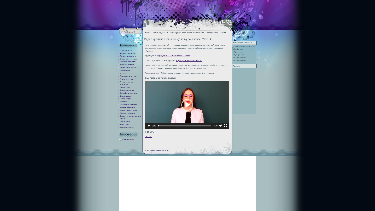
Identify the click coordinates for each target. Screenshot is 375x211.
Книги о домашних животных (244, 46)
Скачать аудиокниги (160, 33)
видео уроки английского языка (189, 61)
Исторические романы (128, 67)
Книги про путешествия (128, 110)
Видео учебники (240, 60)
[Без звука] (220, 125)
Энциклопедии (125, 87)
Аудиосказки (238, 52)
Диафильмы (238, 49)
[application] (187, 105)
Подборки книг (212, 33)
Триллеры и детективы (128, 76)
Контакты (223, 33)
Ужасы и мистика (126, 79)
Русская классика (126, 50)
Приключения (125, 70)
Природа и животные (127, 113)
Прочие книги (125, 121)
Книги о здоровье (126, 96)
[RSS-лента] (227, 24)
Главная (147, 33)
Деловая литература (127, 107)
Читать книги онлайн (195, 33)
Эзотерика (123, 102)
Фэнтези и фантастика (128, 62)
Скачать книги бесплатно (160, 150)
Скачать (148, 137)
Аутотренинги (239, 55)
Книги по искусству (127, 90)
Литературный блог (178, 33)
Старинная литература (128, 59)
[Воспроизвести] (148, 125)
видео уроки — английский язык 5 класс (173, 56)
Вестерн (123, 73)
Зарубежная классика (128, 53)
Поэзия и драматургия (128, 56)
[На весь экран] (225, 125)
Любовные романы (127, 64)
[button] (187, 105)
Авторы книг (124, 124)
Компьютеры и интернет (129, 104)
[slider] (184, 125)
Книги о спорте (125, 99)
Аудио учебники (240, 57)
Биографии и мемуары (128, 93)
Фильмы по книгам (127, 127)
